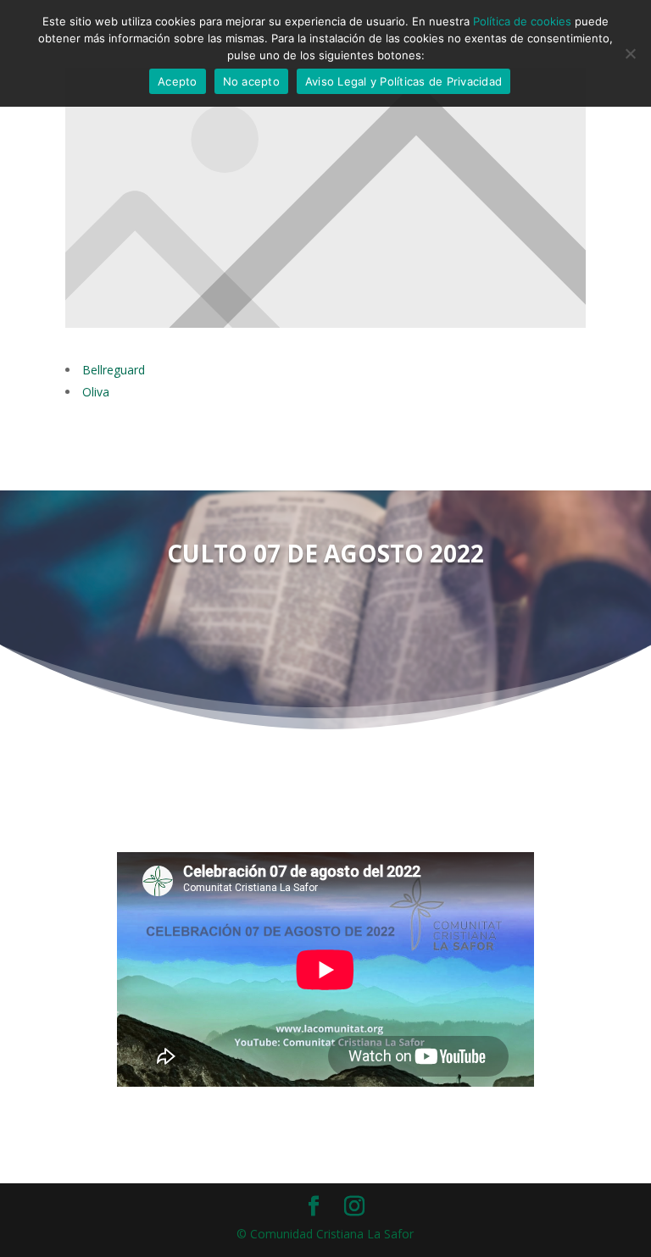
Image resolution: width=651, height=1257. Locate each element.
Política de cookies (522, 21)
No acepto (251, 81)
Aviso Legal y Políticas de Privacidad (403, 81)
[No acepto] (629, 53)
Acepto (178, 81)
